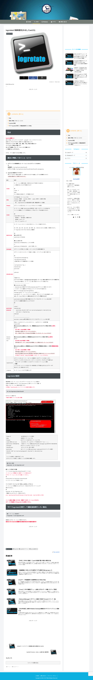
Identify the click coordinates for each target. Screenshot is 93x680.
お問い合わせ (43, 675)
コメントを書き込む (33, 662)
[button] (42, 77)
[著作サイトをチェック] (73, 217)
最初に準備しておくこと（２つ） (16, 120)
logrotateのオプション (24, 549)
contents (15, 114)
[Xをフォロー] (75, 217)
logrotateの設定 (12, 123)
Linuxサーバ (9, 549)
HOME (37, 675)
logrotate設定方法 (34, 549)
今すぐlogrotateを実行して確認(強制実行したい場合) (20, 125)
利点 (10, 118)
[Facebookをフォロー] (77, 217)
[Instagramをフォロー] (79, 217)
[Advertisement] (19, 99)
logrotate (16, 549)
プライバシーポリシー (52, 675)
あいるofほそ (76, 179)
